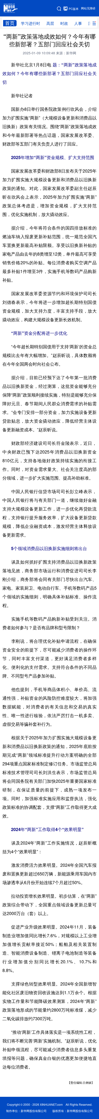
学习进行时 (30, 23)
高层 (50, 23)
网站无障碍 (88, 8)
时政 (64, 23)
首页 (10, 23)
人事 (78, 23)
